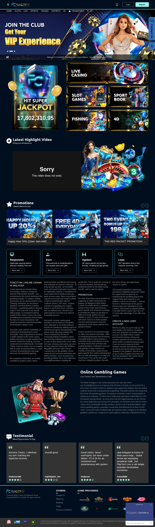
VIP (91, 11)
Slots (18, 11)
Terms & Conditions (64, 510)
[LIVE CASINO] (107, 83)
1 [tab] (7, 51)
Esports (56, 11)
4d (64, 11)
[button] (8, 4)
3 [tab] (13, 51)
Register (142, 4)
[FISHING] (86, 131)
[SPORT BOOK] (128, 107)
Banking (59, 503)
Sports (34, 11)
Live (26, 11)
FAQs (58, 506)
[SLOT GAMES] (86, 107)
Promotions (78, 11)
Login (128, 4)
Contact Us (60, 495)
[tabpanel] (77, 34)
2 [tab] (10, 51)
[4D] (128, 131)
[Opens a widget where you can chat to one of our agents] (139, 514)
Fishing (45, 11)
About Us (60, 499)
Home (9, 11)
